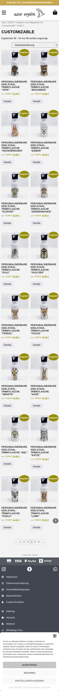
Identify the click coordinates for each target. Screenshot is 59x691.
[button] (54, 635)
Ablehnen (29, 673)
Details (7, 101)
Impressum (46, 687)
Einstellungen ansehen (29, 681)
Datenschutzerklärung (32, 687)
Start (3, 22)
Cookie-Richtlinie (15, 687)
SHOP (11, 22)
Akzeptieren (29, 665)
